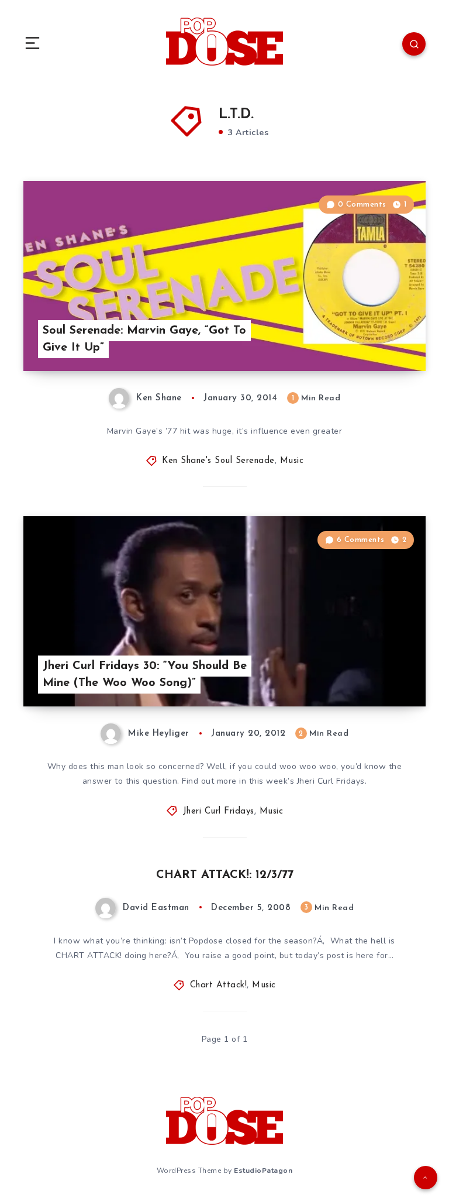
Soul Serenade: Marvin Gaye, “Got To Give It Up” (144, 339)
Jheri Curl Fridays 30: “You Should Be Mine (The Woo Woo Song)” (145, 674)
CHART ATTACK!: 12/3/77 (224, 875)
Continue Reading (385, 337)
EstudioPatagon (263, 1170)
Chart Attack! (218, 985)
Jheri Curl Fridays (218, 811)
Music (292, 461)
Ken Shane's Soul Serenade (218, 461)
